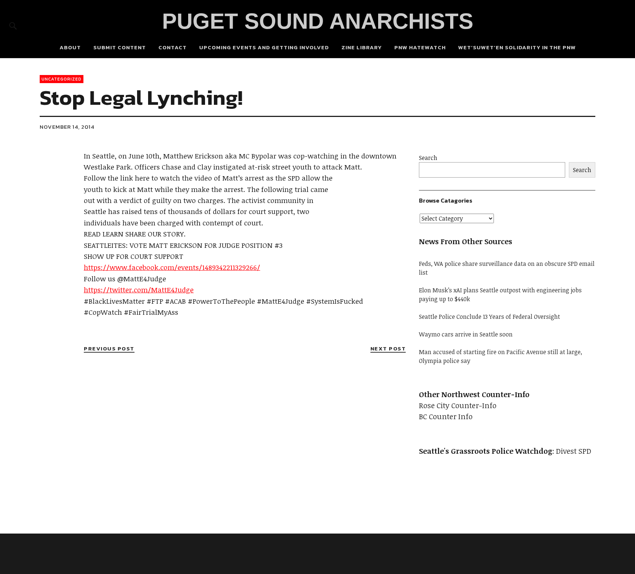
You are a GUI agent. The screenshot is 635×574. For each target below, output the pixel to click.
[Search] (13, 25)
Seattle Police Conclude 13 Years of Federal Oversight (489, 317)
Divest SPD (573, 451)
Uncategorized (62, 79)
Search (428, 158)
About (70, 47)
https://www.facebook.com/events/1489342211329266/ (172, 267)
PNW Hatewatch (420, 47)
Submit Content (119, 47)
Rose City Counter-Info (457, 405)
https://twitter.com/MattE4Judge (139, 290)
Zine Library (361, 47)
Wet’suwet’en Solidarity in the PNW (517, 47)
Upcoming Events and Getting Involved (264, 47)
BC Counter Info (446, 416)
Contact (172, 47)
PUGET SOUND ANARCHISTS (317, 21)
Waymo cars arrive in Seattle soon (466, 334)
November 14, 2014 (67, 126)
